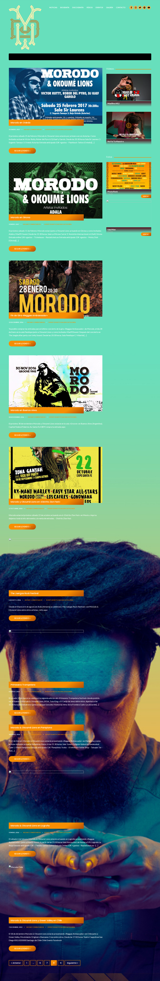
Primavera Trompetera (23, 684)
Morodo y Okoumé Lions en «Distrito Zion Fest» (35, 501)
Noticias (56, 129)
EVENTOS (99, 7)
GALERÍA (109, 7)
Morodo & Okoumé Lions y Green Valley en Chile (36, 920)
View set (146, 196)
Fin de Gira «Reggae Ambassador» (29, 315)
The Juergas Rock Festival (24, 593)
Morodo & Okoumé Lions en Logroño (30, 825)
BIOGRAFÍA (64, 7)
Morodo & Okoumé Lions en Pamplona (31, 727)
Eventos (48, 129)
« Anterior (16, 963)
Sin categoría (66, 129)
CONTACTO (120, 7)
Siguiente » (72, 963)
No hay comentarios (33, 129)
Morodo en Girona (20, 217)
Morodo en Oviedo (20, 122)
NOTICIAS (53, 7)
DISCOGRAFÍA (78, 7)
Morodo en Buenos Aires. (24, 410)
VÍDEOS (89, 7)
